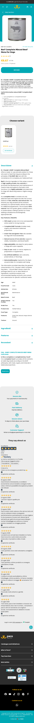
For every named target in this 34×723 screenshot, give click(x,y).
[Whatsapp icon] (31, 627)
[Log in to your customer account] (31, 7)
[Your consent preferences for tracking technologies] (31, 720)
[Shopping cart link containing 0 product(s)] (27, 7)
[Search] (7, 7)
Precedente (5, 463)
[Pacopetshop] (5, 694)
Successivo (14, 463)
